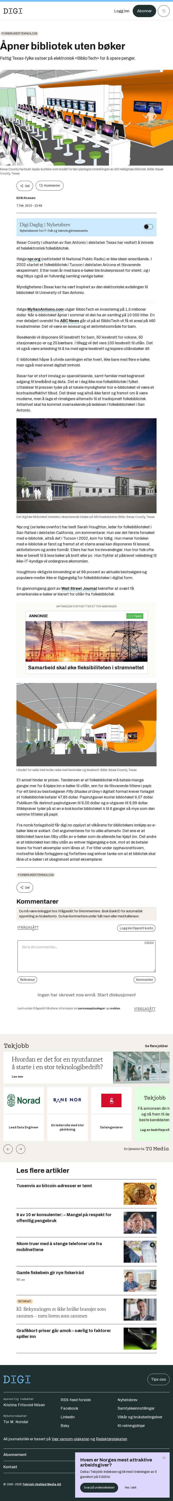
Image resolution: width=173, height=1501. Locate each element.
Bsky (65, 1426)
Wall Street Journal (79, 588)
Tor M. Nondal (15, 1422)
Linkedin (68, 1417)
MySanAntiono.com (45, 309)
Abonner (144, 11)
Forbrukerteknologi (19, 33)
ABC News (69, 321)
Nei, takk (131, 1487)
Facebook (69, 1408)
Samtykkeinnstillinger (136, 1408)
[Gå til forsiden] (12, 11)
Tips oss (158, 1379)
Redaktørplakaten (111, 1439)
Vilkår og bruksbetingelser (140, 1417)
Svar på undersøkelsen (99, 1487)
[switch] (148, 226)
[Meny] (164, 11)
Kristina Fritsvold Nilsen (24, 1405)
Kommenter (52, 185)
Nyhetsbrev (128, 1400)
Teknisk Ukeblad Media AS (41, 1484)
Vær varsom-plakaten (70, 1439)
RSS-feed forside (76, 1400)
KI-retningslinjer (131, 1426)
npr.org (34, 259)
